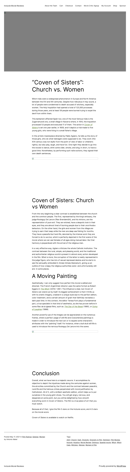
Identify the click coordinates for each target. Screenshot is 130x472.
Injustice (76, 442)
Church (74, 440)
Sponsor (123, 6)
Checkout (69, 6)
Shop (115, 6)
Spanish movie (105, 442)
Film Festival (27, 437)
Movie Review (86, 442)
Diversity (85, 440)
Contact (78, 6)
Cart (61, 6)
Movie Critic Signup (91, 6)
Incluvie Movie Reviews (14, 6)
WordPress (121, 466)
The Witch (45, 289)
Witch (114, 442)
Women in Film (91, 445)
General (35, 437)
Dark (79, 440)
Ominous (95, 442)
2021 (68, 440)
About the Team (51, 6)
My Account (106, 6)
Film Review (115, 440)
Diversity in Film (96, 440)
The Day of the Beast (73, 306)
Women (42, 437)
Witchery (74, 445)
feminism (106, 440)
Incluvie (69, 442)
